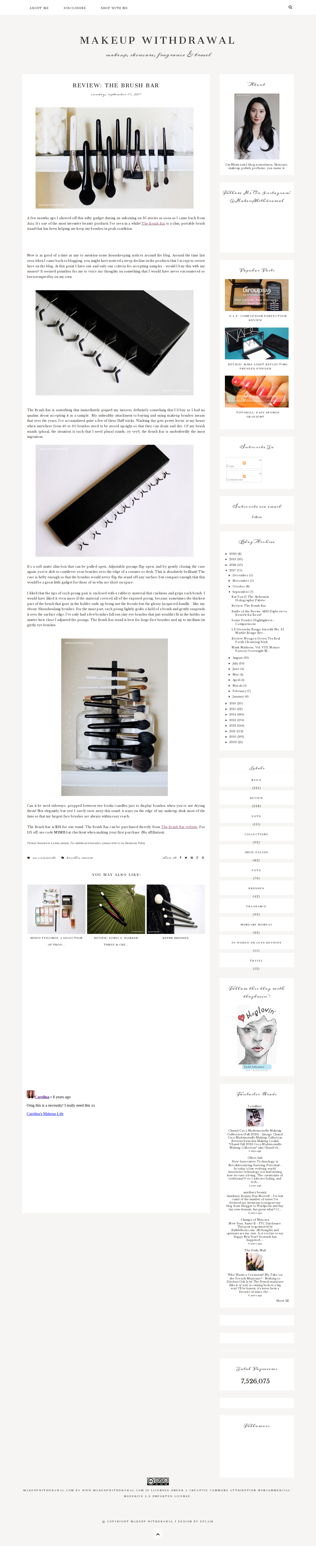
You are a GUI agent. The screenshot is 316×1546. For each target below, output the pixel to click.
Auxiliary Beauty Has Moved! (249, 1196)
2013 (233, 720)
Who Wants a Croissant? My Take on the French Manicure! (255, 1276)
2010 (233, 736)
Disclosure (75, 7)
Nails (256, 779)
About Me (39, 7)
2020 (233, 554)
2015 (233, 709)
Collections (256, 834)
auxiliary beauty (255, 1192)
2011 (233, 731)
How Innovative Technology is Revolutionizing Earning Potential (254, 1163)
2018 (233, 565)
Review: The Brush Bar (249, 605)
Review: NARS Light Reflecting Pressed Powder (258, 365)
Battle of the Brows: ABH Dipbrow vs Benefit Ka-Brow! (259, 613)
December (241, 575)
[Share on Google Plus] (198, 857)
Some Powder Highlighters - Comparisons (253, 621)
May (236, 674)
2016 (233, 703)
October (239, 586)
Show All (282, 1300)
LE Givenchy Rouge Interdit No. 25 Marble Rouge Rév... (258, 631)
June (236, 669)
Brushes (72, 857)
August (238, 657)
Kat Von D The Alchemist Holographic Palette (250, 598)
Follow (257, 517)
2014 (233, 714)
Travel (256, 960)
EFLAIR (207, 1521)
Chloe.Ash (255, 1158)
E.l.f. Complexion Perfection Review (258, 317)
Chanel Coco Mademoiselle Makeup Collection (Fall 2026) (254, 1132)
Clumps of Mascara (255, 1219)
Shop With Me (114, 7)
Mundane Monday (257, 924)
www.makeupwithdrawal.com (113, 1490)
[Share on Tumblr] (203, 857)
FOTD (256, 870)
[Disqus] (116, 1022)
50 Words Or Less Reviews (257, 942)
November (241, 580)
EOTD (256, 816)
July (236, 663)
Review (87, 857)
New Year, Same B (243, 1223)
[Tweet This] (186, 857)
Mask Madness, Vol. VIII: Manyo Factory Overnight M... (256, 649)
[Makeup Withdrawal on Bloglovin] (257, 1034)
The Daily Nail (255, 1250)
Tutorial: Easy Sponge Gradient (258, 413)
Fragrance (256, 906)
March (238, 685)
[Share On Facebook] (180, 857)
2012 (233, 725)
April (236, 680)
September (241, 592)
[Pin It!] (192, 857)
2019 (233, 559)
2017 (233, 570)
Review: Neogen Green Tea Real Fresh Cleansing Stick (256, 640)
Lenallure (255, 1106)
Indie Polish (256, 852)
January (239, 696)
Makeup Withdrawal (158, 37)
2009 (233, 742)
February (240, 691)
